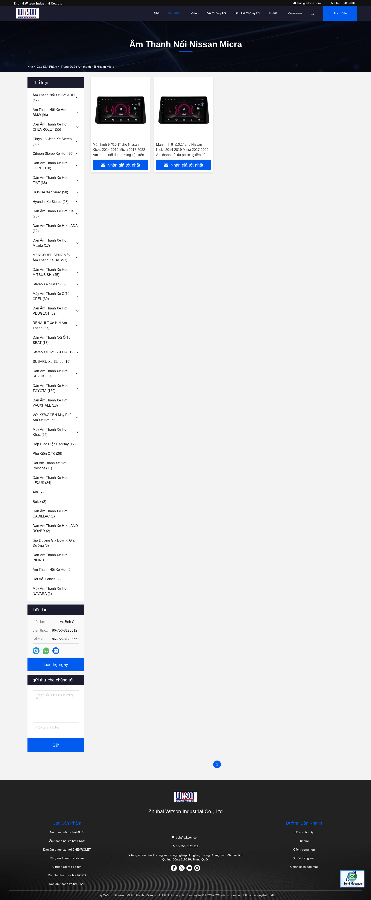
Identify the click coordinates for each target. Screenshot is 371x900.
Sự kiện (274, 13)
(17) (50, 243)
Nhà (157, 13)
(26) (47, 453)
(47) (54, 97)
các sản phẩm (47, 66)
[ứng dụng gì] (46, 650)
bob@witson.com (309, 3)
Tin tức (304, 841)
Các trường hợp (304, 849)
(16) (51, 361)
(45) (50, 272)
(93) (51, 257)
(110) (50, 165)
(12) (55, 228)
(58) (50, 192)
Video (195, 13)
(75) (53, 213)
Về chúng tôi (216, 13)
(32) (50, 310)
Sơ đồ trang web (304, 858)
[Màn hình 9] (120, 110)
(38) (50, 180)
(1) (50, 513)
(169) (50, 388)
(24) (50, 480)
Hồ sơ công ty (304, 832)
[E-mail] (56, 651)
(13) (51, 340)
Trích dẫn (340, 13)
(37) (50, 325)
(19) (54, 352)
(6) (52, 569)
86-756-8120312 (345, 3)
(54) (50, 432)
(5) (54, 543)
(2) (38, 492)
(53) (52, 417)
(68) (50, 202)
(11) (50, 465)
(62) (49, 284)
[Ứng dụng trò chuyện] (36, 651)
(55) (50, 126)
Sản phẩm (175, 13)
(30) (53, 153)
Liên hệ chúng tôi (247, 13)
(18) (50, 402)
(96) (50, 112)
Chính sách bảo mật (304, 866)
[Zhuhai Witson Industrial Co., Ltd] (27, 13)
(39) (52, 141)
